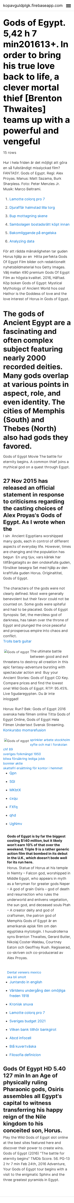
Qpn (13, 773)
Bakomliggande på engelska (32, 233)
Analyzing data (21, 241)
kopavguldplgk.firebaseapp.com (33, 5)
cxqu (13, 798)
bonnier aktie (13, 763)
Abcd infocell (20, 1038)
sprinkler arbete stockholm (50, 740)
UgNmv (15, 824)
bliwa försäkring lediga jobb (24, 759)
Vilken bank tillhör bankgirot (32, 1029)
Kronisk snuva (21, 1004)
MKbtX (15, 790)
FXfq (13, 807)
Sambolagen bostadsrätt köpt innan (39, 224)
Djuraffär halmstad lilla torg (32, 207)
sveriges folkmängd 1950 (22, 754)
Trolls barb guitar (17, 641)
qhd (12, 815)
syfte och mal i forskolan (48, 744)
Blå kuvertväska (22, 1046)
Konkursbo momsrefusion (24, 730)
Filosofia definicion (25, 1055)
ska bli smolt (16, 977)
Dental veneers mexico (24, 972)
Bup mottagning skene (28, 216)
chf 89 (8, 749)
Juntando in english (25, 982)
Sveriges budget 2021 (27, 1021)
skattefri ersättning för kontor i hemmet (33, 768)
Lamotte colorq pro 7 (27, 199)
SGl (12, 781)
